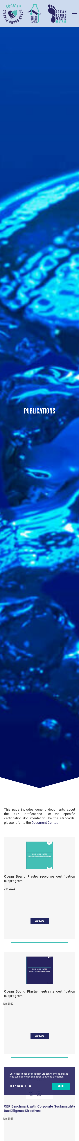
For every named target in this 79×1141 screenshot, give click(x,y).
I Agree (61, 1086)
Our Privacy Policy (20, 1086)
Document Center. (45, 822)
